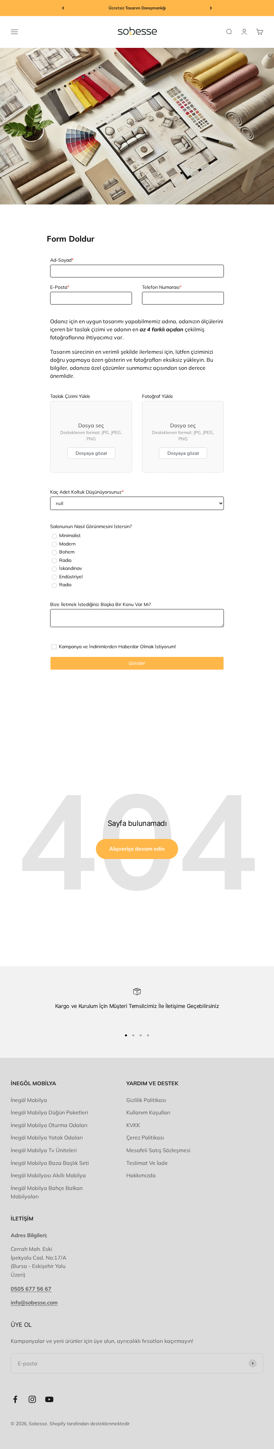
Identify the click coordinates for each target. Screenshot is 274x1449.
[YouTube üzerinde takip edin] (49, 1399)
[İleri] (211, 8)
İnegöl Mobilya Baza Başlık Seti (50, 1163)
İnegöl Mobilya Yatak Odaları (47, 1137)
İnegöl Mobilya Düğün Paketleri (49, 1112)
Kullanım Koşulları (148, 1112)
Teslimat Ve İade (147, 1163)
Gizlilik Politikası (146, 1100)
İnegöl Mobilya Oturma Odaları (49, 1125)
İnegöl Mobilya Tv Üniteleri (44, 1150)
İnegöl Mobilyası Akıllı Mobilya (48, 1175)
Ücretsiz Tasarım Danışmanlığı (137, 7)
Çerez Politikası (145, 1137)
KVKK (133, 1125)
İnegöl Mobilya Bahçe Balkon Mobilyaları (47, 1192)
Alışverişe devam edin (137, 848)
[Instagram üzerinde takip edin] (32, 1399)
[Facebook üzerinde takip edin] (15, 1399)
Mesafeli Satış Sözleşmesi (158, 1150)
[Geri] (63, 8)
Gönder (137, 663)
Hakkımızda (141, 1175)
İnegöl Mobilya (29, 1100)
